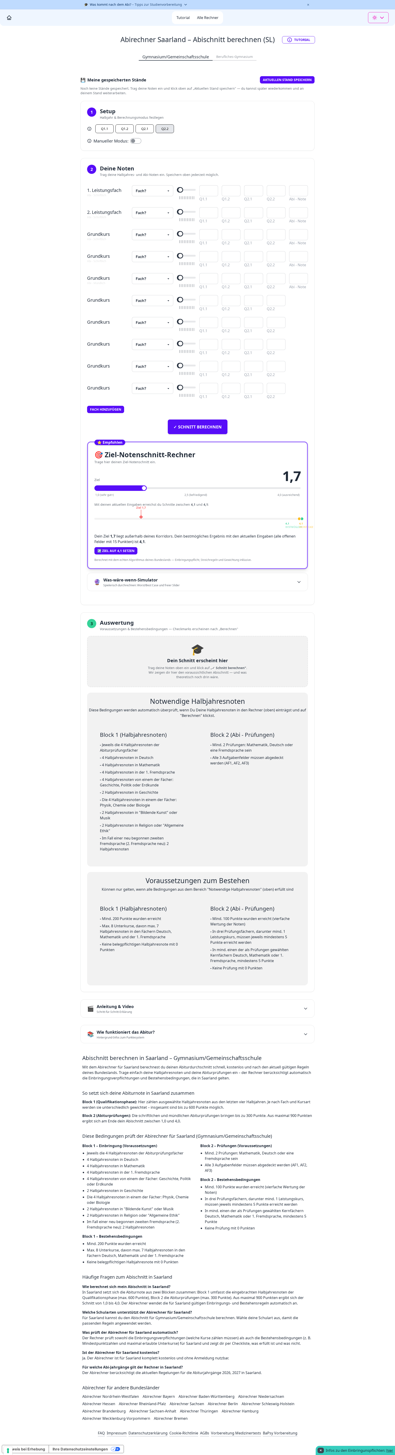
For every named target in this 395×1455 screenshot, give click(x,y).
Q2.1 (144, 128)
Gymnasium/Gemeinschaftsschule (175, 56)
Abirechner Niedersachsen (261, 1396)
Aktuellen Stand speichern (287, 80)
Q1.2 (124, 128)
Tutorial (302, 40)
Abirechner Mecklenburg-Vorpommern (116, 1418)
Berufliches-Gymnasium (234, 56)
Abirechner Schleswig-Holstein (268, 1403)
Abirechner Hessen (98, 1403)
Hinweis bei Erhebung (25, 1449)
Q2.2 (164, 128)
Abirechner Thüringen (199, 1411)
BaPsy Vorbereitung (280, 1433)
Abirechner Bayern (159, 1396)
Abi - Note (297, 199)
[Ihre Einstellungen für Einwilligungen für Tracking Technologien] (8, 1450)
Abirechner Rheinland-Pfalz (142, 1403)
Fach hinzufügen (105, 409)
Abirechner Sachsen (187, 1403)
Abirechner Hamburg (240, 1411)
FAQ (101, 1433)
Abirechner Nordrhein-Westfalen (110, 1396)
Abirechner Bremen (171, 1418)
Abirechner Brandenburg (104, 1411)
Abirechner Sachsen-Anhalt (152, 1411)
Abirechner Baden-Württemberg (207, 1396)
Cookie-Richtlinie (183, 1433)
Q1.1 (104, 128)
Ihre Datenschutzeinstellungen (80, 1449)
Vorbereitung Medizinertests (236, 1433)
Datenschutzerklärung (148, 1433)
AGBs (204, 1433)
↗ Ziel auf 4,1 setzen (115, 551)
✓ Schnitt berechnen (197, 427)
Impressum (117, 1433)
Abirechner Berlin (223, 1403)
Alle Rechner (208, 17)
